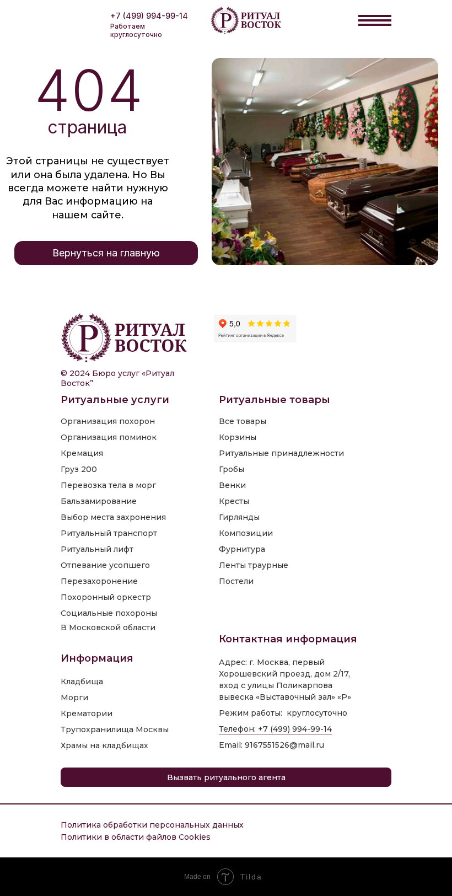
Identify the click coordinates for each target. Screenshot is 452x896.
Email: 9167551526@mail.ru (271, 745)
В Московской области (108, 627)
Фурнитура (242, 549)
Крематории (86, 713)
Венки (232, 485)
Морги (74, 697)
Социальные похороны (109, 613)
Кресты (234, 501)
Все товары (242, 421)
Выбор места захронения (113, 517)
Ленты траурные (253, 565)
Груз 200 (79, 469)
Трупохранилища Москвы (115, 729)
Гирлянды (239, 517)
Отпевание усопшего (105, 565)
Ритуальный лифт (97, 549)
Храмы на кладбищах (104, 745)
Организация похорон (108, 421)
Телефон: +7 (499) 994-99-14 (275, 729)
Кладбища (82, 681)
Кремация (82, 453)
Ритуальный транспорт (109, 533)
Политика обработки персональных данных (152, 825)
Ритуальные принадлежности (281, 453)
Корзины (237, 437)
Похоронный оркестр (106, 597)
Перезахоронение (99, 581)
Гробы (231, 469)
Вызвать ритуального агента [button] (226, 777)
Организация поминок (109, 437)
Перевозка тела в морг (108, 485)
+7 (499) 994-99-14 (149, 15)
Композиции (246, 533)
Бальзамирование (99, 501)
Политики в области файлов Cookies (136, 837)
